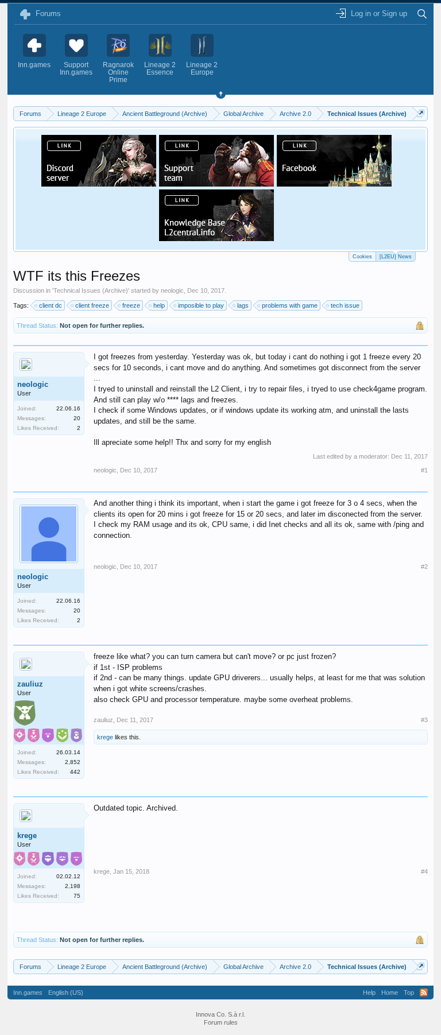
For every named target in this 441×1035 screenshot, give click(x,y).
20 (77, 418)
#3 (424, 719)
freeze (131, 305)
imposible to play (201, 305)
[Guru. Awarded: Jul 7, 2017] (25, 714)
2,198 (72, 886)
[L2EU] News (396, 256)
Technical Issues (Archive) (90, 290)
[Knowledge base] (216, 237)
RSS (424, 993)
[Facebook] (334, 183)
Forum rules (221, 1022)
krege (105, 737)
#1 (424, 470)
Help (369, 992)
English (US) (65, 992)
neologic (172, 290)
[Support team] (216, 183)
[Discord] (98, 183)
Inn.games (27, 992)
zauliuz (30, 684)
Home (389, 992)
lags (243, 305)
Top (409, 992)
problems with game (290, 305)
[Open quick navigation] (420, 113)
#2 (424, 566)
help (159, 305)
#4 (424, 871)
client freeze (92, 305)
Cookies (362, 256)
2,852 (72, 762)
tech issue (345, 305)
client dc (50, 305)
